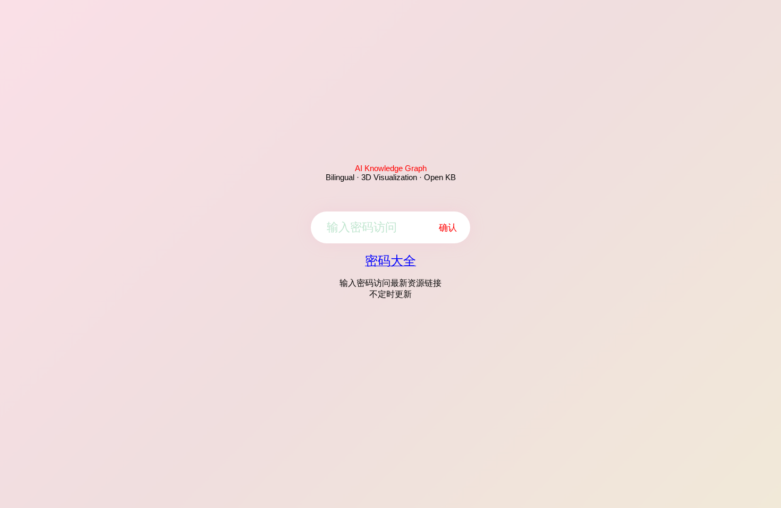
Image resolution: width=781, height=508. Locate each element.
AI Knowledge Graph (391, 168)
